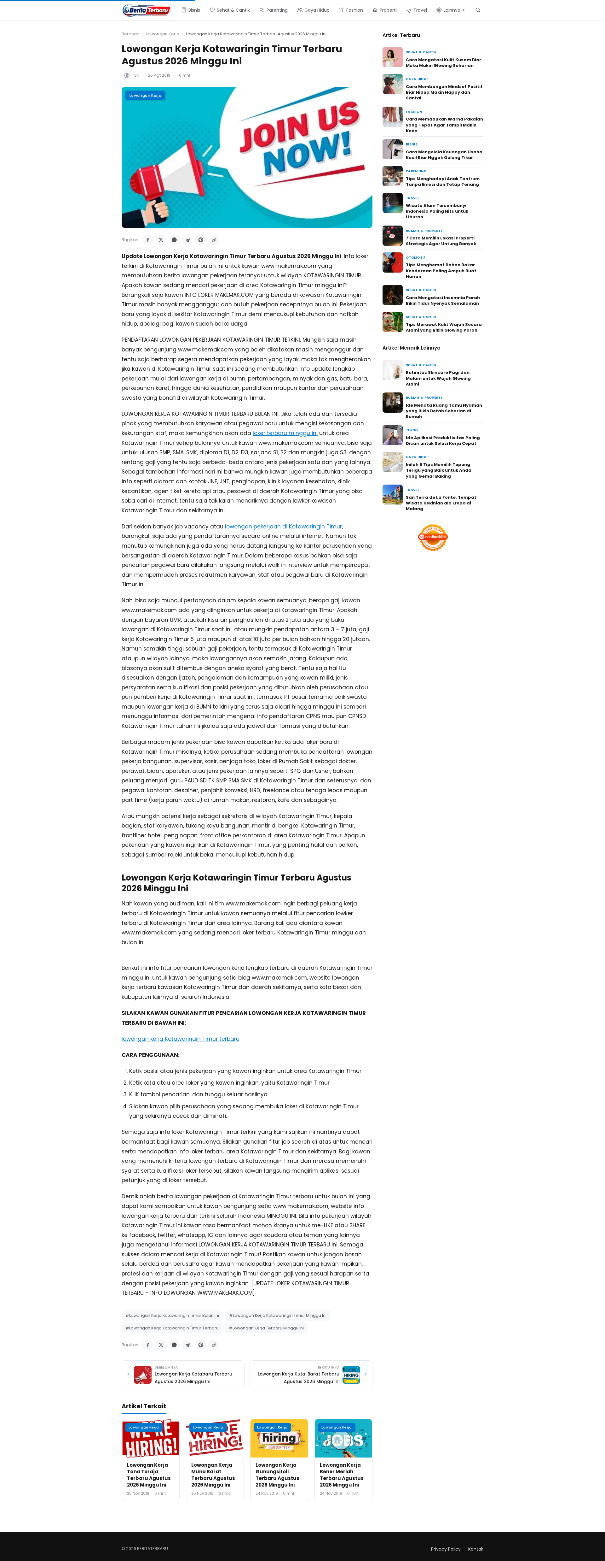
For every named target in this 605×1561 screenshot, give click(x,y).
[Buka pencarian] (477, 9)
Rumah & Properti (424, 230)
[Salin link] (214, 239)
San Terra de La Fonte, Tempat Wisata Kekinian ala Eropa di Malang (441, 503)
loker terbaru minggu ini (285, 433)
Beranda (131, 34)
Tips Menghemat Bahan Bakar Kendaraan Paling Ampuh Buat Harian (441, 270)
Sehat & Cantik (421, 52)
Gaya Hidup (417, 79)
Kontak (475, 1549)
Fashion (414, 111)
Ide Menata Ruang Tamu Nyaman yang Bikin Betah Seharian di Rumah (444, 411)
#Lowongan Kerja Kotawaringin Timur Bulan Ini (172, 1315)
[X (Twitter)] (161, 239)
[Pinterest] (200, 239)
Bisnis (412, 144)
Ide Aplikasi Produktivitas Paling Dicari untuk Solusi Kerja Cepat (443, 440)
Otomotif (416, 257)
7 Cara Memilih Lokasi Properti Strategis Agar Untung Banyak (441, 241)
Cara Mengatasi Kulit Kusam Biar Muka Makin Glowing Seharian (443, 62)
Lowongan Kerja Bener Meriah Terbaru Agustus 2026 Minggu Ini (342, 1475)
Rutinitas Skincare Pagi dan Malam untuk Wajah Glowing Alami (438, 378)
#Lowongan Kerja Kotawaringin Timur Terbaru (172, 1328)
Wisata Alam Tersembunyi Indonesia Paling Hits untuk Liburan (437, 211)
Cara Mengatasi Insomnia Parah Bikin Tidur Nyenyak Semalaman (443, 300)
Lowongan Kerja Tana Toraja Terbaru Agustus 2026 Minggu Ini (149, 1475)
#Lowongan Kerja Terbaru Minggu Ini (266, 1328)
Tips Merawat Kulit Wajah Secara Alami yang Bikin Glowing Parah (444, 327)
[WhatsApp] (174, 239)
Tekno (412, 430)
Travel (412, 198)
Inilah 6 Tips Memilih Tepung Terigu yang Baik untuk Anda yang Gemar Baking (438, 470)
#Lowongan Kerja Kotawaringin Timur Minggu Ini (277, 1315)
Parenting (416, 171)
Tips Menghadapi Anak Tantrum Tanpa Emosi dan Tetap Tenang (443, 181)
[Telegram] (187, 239)
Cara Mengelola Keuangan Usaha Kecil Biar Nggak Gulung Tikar (444, 155)
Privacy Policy (446, 1549)
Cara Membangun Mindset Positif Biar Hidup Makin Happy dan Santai (444, 92)
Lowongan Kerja (162, 34)
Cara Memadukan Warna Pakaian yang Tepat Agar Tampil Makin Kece (444, 124)
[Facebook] (147, 239)
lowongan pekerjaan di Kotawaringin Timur (283, 526)
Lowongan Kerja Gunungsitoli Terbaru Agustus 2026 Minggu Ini (277, 1475)
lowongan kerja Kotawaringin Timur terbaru (180, 1039)
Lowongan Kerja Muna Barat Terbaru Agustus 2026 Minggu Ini (213, 1475)
